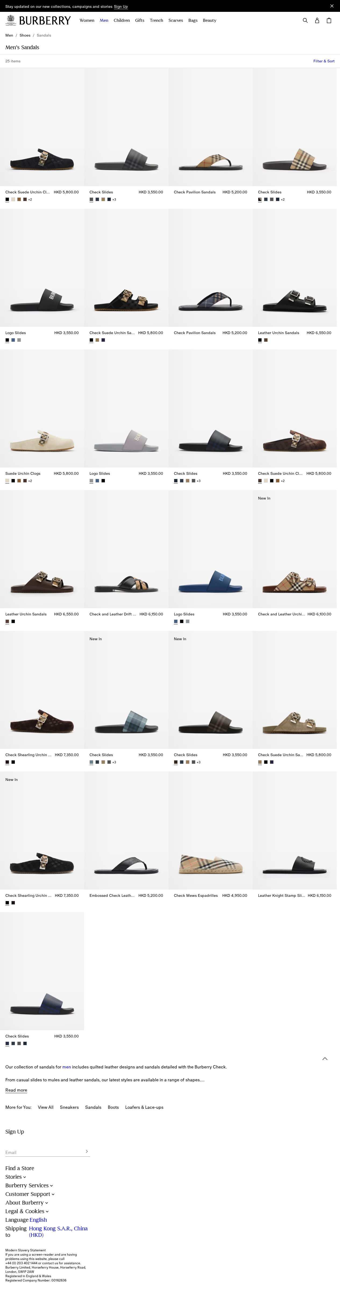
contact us (50, 1263)
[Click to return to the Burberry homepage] (45, 20)
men (66, 1067)
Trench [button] (156, 20)
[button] (121, 6)
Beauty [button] (209, 20)
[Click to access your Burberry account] (317, 20)
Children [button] (122, 20)
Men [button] (104, 20)
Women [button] (87, 20)
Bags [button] (193, 20)
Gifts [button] (139, 20)
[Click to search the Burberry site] (305, 20)
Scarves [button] (176, 20)
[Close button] (332, 6)
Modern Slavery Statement (25, 1250)
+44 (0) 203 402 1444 (21, 1263)
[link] (9, 35)
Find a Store (19, 1168)
